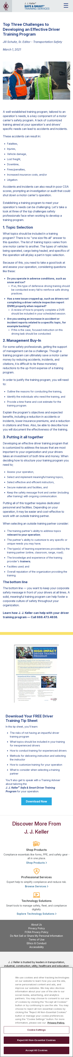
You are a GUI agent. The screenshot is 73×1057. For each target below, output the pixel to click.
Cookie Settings (36, 1029)
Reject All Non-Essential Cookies (36, 1040)
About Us (36, 924)
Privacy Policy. (56, 1022)
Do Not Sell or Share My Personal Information (36, 935)
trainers (25, 561)
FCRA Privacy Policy (36, 932)
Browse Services (36, 886)
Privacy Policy (36, 928)
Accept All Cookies (36, 1050)
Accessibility (36, 946)
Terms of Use (36, 939)
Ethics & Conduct (36, 943)
